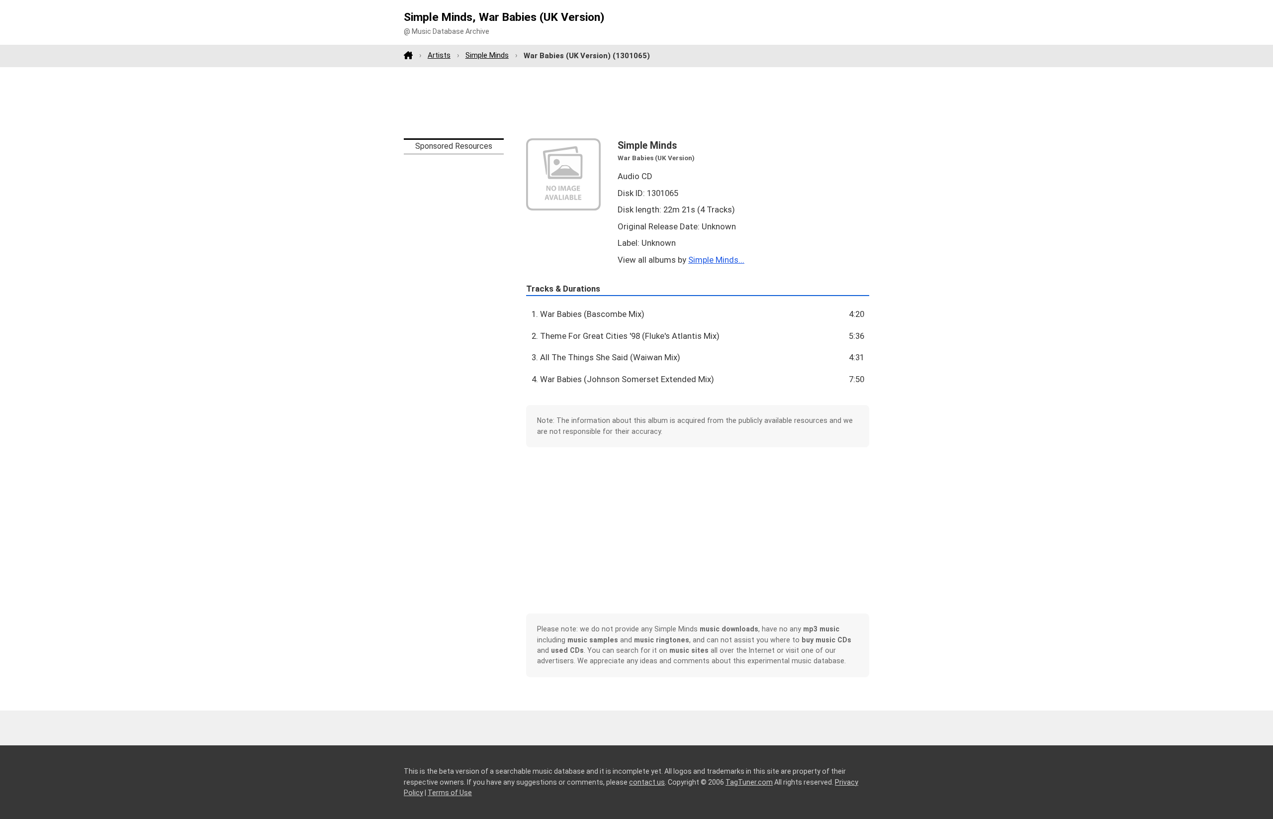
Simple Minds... (716, 260)
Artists (439, 55)
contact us (647, 782)
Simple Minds (487, 55)
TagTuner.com (749, 782)
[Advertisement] (636, 102)
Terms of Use (450, 793)
